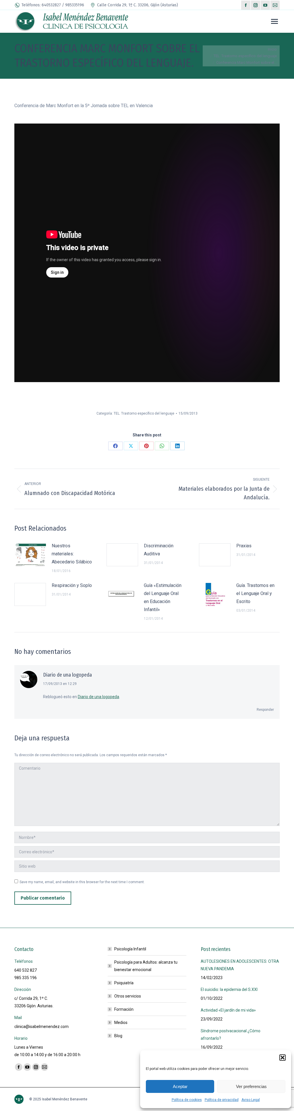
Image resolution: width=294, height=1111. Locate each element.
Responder (265, 710)
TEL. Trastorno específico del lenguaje (144, 413)
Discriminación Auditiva (158, 550)
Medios (120, 1022)
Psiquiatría (124, 983)
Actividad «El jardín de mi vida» (228, 1010)
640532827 (51, 5)
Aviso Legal (250, 1100)
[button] (282, 1057)
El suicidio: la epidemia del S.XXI (229, 989)
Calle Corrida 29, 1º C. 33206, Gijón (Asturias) (137, 5)
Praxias (244, 545)
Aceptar (180, 1086)
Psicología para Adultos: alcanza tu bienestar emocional (145, 966)
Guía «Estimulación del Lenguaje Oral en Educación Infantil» (162, 597)
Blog (118, 1035)
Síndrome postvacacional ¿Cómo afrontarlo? (230, 1035)
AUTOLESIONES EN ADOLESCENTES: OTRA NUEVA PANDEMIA (240, 965)
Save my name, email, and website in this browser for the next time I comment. (82, 882)
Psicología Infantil (130, 949)
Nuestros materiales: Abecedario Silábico (72, 554)
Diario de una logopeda (67, 675)
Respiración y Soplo (72, 585)
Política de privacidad (222, 1100)
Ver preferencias (251, 1086)
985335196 (74, 5)
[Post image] (30, 554)
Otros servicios (127, 996)
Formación (124, 1009)
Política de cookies (187, 1100)
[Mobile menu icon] (274, 21)
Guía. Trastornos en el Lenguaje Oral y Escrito (255, 593)
